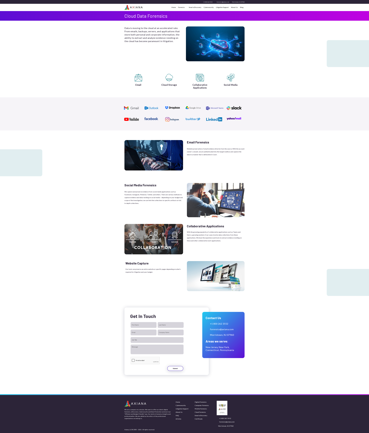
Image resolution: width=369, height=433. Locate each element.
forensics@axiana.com (222, 2)
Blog (241, 7)
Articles (178, 419)
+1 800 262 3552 (208, 2)
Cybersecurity (209, 7)
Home (173, 7)
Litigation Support (222, 7)
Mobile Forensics (201, 409)
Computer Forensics (202, 405)
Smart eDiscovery (195, 7)
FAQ (177, 415)
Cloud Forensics (200, 412)
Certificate (198, 419)
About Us (234, 7)
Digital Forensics (201, 402)
